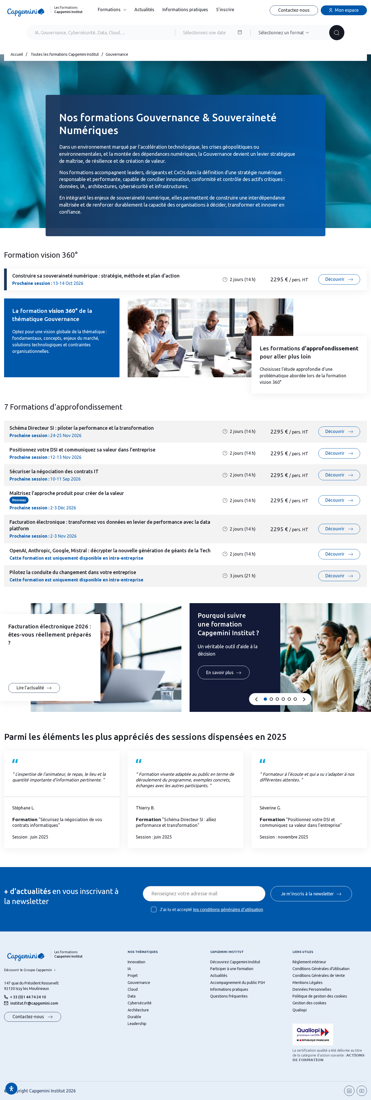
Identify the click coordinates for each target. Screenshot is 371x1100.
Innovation (136, 962)
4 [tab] (283, 699)
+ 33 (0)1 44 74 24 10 (28, 997)
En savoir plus (220, 672)
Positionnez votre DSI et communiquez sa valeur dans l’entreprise (82, 449)
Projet (133, 975)
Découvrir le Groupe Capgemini (28, 970)
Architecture (138, 1010)
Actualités (144, 9)
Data (132, 996)
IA (129, 969)
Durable (134, 1017)
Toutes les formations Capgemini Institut (65, 54)
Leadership (137, 1023)
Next (304, 699)
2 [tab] (271, 699)
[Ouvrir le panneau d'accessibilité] (11, 1089)
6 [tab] (295, 699)
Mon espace (347, 10)
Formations (109, 9)
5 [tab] (289, 699)
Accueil (17, 54)
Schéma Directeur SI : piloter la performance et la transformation (82, 428)
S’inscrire (225, 9)
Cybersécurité (140, 1003)
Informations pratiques (185, 9)
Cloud (133, 989)
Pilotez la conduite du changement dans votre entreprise (73, 572)
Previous (256, 699)
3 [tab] (277, 699)
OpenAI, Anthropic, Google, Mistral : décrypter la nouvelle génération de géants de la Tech (110, 550)
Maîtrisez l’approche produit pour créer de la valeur (67, 493)
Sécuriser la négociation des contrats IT (54, 471)
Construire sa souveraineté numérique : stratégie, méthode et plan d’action (96, 275)
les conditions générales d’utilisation (228, 909)
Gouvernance (139, 982)
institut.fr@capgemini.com (34, 1003)
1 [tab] (265, 699)
